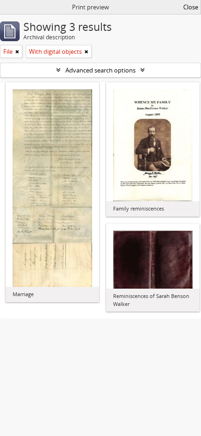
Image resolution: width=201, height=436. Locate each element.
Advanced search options (100, 70)
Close (190, 7)
